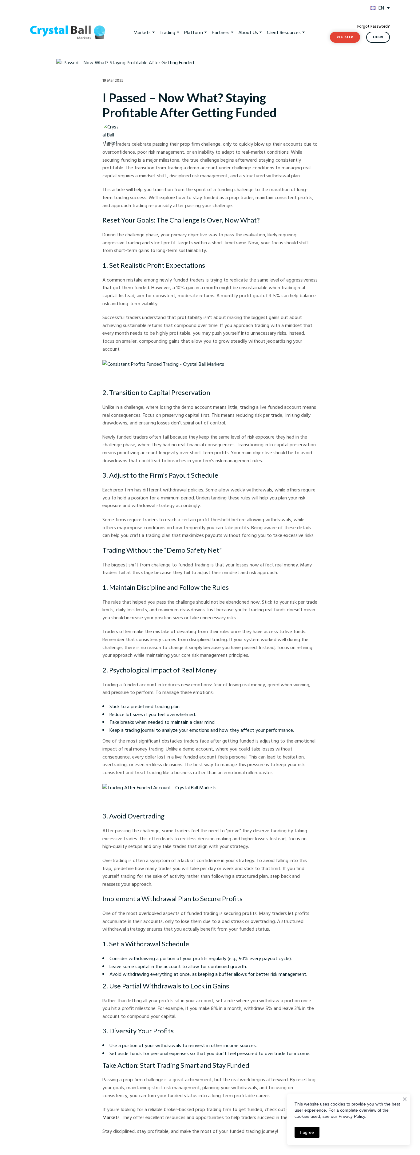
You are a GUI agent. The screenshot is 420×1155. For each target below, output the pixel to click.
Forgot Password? (373, 26)
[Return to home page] (67, 33)
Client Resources (284, 32)
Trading (167, 32)
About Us (248, 32)
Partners (220, 32)
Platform (193, 32)
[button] (345, 37)
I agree (307, 1132)
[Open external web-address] (373, 8)
